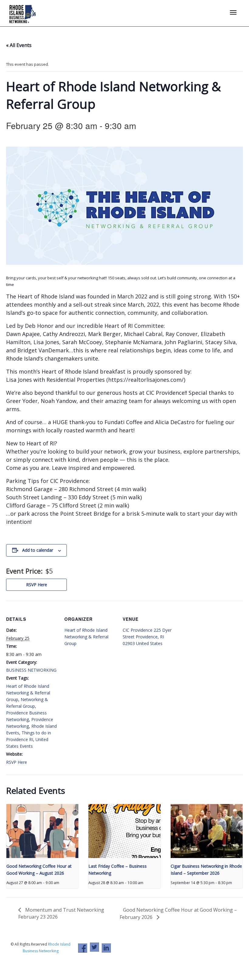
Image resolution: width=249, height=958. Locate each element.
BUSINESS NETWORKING (31, 670)
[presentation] (42, 831)
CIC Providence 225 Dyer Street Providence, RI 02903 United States (147, 636)
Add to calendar (37, 550)
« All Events (19, 45)
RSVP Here (36, 584)
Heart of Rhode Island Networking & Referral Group (28, 692)
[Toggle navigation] (233, 12)
